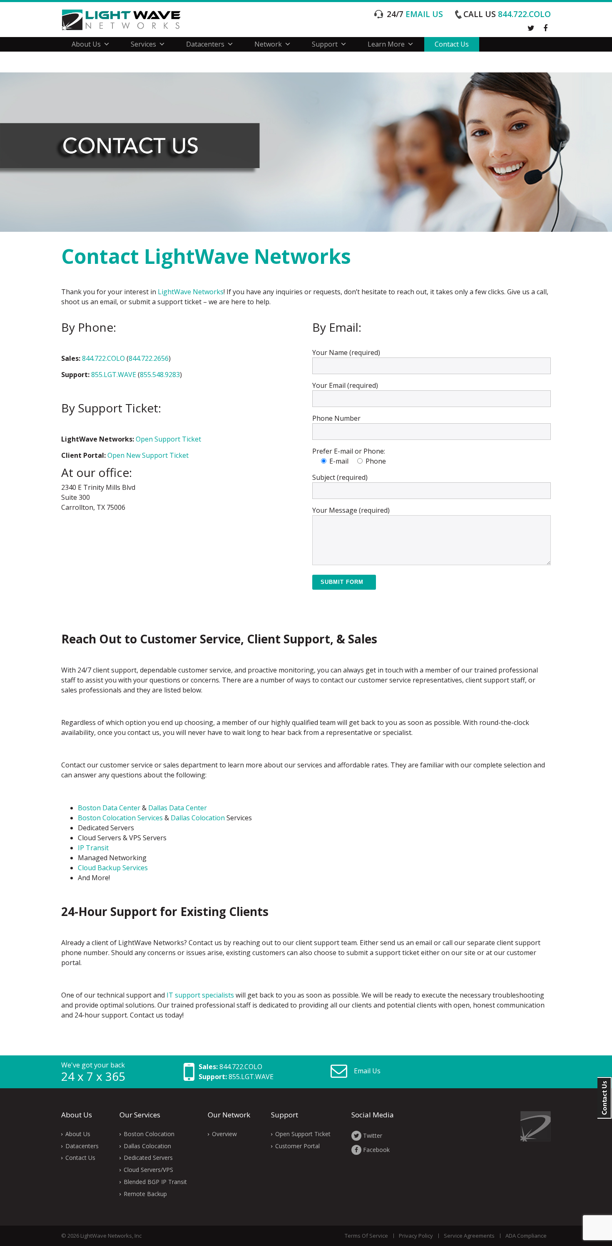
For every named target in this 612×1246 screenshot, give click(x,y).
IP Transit (93, 847)
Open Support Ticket (168, 439)
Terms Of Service (366, 1235)
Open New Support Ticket (148, 455)
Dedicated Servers (148, 1158)
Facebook (375, 1150)
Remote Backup (145, 1194)
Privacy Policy (416, 1235)
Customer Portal (297, 1146)
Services (143, 44)
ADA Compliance (526, 1235)
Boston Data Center (109, 807)
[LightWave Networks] (127, 19)
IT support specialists (200, 995)
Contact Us (452, 44)
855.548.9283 (160, 374)
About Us (86, 44)
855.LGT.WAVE (113, 374)
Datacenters (205, 44)
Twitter (371, 1135)
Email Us (367, 1070)
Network (268, 44)
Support (325, 44)
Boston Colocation (149, 1134)
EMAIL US (415, 14)
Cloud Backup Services (113, 867)
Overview (224, 1134)
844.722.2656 (149, 358)
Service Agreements (469, 1235)
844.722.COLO (507, 14)
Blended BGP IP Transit (155, 1182)
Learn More (386, 44)
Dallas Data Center (177, 807)
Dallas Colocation (198, 817)
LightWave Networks (191, 291)
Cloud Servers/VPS (148, 1170)
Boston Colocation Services (120, 817)
